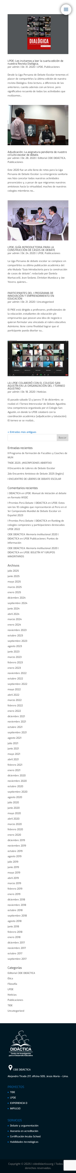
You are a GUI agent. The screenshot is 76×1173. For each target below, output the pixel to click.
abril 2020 (13, 818)
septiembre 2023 (17, 641)
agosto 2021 (14, 738)
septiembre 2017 (17, 959)
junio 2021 (13, 748)
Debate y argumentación (24, 1125)
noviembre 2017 (17, 948)
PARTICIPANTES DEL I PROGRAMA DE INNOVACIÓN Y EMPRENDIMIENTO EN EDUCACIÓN (31, 296)
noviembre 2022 (17, 673)
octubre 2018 (15, 910)
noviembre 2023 (17, 630)
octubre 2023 (15, 635)
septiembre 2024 (17, 603)
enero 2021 (14, 770)
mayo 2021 (14, 754)
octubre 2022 (15, 678)
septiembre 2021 (17, 732)
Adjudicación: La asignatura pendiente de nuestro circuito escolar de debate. (37, 153)
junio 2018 (13, 926)
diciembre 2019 (16, 840)
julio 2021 (13, 743)
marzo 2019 (14, 883)
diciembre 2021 (16, 716)
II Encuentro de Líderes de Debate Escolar (31, 468)
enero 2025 (14, 592)
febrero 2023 (15, 662)
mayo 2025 (14, 581)
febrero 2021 (15, 765)
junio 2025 (14, 576)
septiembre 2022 (17, 684)
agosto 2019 (15, 856)
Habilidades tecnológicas (24, 1142)
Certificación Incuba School (25, 1136)
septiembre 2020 (17, 791)
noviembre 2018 (17, 905)
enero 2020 (14, 835)
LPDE (40, 67)
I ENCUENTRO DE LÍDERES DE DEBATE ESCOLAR (34, 479)
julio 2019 (13, 861)
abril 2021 (13, 759)
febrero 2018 (15, 932)
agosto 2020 (15, 797)
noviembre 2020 (17, 781)
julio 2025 (13, 571)
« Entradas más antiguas (22, 432)
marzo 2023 (15, 657)
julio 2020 (13, 802)
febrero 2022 (15, 705)
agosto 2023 (15, 646)
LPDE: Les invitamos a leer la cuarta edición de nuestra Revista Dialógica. (35, 62)
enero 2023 (14, 668)
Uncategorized (45, 302)
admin (15, 67)
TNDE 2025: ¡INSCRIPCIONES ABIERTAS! (30, 463)
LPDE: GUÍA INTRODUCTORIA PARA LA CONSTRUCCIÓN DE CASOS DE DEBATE (31, 248)
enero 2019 (14, 894)
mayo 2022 (14, 689)
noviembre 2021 (17, 721)
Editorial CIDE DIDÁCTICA (51, 158)
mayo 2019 (14, 872)
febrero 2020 (15, 829)
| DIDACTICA (14, 493)
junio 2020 (14, 808)
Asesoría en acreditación (24, 1131)
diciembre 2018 (16, 899)
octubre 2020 (15, 786)
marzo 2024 (15, 619)
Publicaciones (52, 67)
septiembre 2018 (17, 915)
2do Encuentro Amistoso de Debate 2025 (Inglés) (36, 473)
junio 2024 (13, 608)
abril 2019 (13, 878)
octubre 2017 (15, 953)
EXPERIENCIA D (18, 1103)
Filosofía (12, 984)
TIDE (10, 1005)
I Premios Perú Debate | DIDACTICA (27, 503)
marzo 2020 (15, 824)
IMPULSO (15, 1108)
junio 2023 (13, 651)
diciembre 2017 (16, 942)
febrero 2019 (15, 888)
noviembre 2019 (17, 845)
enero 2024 (14, 624)
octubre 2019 (15, 851)
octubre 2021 (15, 727)
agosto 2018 (15, 921)
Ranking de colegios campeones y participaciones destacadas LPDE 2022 (36, 525)
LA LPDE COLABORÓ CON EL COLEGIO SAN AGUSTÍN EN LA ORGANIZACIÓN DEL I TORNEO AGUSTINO (36, 386)
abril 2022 (13, 695)
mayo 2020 (14, 813)
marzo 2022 (15, 700)
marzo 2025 (15, 587)
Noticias (41, 392)
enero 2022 (14, 711)
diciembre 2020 (17, 775)
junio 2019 (13, 867)
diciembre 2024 (16, 597)
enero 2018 (14, 937)
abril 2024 (13, 614)
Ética (10, 978)
